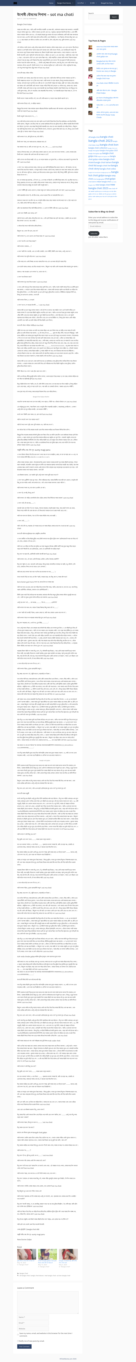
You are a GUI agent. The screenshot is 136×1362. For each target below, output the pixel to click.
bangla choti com (112, 148)
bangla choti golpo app (95, 153)
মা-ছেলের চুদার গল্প (110, 196)
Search (91, 13)
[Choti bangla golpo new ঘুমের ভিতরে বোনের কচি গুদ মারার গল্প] (47, 1254)
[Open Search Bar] (120, 3)
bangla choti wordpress (94, 172)
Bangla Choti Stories (64, 3)
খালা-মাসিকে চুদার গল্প (106, 191)
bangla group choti (106, 172)
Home (51, 3)
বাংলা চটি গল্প (80, 3)
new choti (112, 188)
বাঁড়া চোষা (104, 196)
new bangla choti (50, 1276)
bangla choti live (104, 165)
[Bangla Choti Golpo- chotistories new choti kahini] (15, 3)
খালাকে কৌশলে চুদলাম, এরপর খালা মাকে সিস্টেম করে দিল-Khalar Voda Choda (107, 114)
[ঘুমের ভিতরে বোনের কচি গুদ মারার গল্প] (26, 1254)
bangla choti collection (97, 148)
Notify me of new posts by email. (31, 1341)
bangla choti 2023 (100, 141)
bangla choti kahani (37, 1276)
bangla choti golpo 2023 (109, 150)
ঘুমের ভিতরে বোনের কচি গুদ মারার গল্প (25, 1261)
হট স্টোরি (92, 3)
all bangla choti (25, 1276)
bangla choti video (108, 168)
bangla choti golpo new (103, 156)
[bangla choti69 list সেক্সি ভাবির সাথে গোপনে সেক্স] (68, 1254)
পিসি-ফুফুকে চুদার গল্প (108, 194)
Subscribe (94, 233)
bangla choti (106, 136)
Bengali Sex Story (107, 3)
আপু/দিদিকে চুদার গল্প (98, 191)
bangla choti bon (109, 144)
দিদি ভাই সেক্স (95, 194)
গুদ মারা (111, 191)
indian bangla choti (104, 181)
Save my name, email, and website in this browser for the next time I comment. (45, 1334)
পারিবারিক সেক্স (101, 194)
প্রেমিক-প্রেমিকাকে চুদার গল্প (97, 196)
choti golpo (110, 178)
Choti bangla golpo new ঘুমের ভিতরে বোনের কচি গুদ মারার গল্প (47, 1262)
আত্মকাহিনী (92, 191)
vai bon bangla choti (63, 1276)
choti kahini (92, 182)
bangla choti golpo (93, 150)
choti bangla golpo (98, 179)
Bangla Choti (24, 1273)
